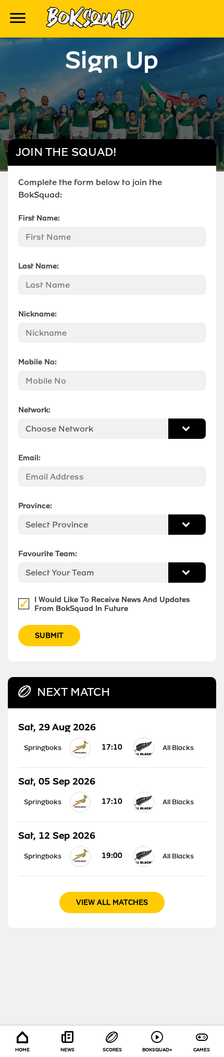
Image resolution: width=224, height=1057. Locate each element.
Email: (29, 457)
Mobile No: (37, 362)
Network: (34, 409)
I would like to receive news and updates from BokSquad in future (112, 604)
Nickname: (37, 314)
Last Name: (38, 266)
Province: (35, 505)
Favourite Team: (47, 553)
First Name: (39, 218)
